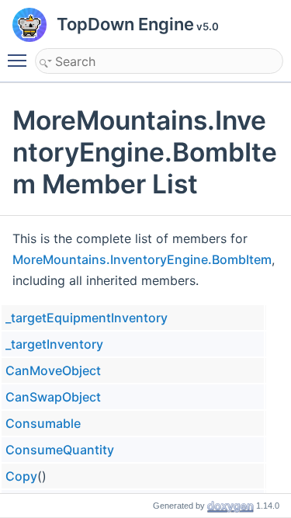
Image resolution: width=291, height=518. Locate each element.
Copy (21, 476)
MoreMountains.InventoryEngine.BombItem (142, 259)
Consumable (43, 423)
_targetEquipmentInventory (86, 317)
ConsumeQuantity (59, 449)
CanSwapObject (53, 397)
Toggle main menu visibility (20, 60)
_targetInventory (54, 344)
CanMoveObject (53, 370)
